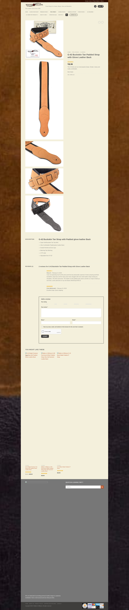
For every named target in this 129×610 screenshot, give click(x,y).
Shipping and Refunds (50, 603)
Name (43, 319)
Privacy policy (39, 603)
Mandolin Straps (72, 11)
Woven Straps (61, 11)
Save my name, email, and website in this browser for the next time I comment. (63, 326)
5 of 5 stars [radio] (82, 304)
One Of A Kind (43, 14)
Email (74, 319)
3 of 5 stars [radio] (61, 304)
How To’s (60, 14)
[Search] (66, 15)
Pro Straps (53, 11)
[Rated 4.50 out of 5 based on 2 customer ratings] (85, 61)
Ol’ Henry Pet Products (31, 14)
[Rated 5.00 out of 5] (44, 473)
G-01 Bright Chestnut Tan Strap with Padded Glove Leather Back (31, 468)
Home (26, 11)
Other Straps (81, 11)
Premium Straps (44, 11)
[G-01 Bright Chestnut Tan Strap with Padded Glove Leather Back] (32, 408)
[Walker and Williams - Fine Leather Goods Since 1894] (34, 5)
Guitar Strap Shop (33, 11)
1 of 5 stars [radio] (43, 304)
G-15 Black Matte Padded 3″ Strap (64, 467)
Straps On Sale (53, 14)
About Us (31, 603)
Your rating (44, 301)
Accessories (90, 11)
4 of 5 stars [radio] (71, 304)
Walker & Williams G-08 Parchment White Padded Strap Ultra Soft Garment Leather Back (47, 469)
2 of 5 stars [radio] (51, 304)
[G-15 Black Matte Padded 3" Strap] (64, 408)
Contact (59, 603)
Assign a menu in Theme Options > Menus (94, 1)
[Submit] (102, 487)
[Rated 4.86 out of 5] (28, 472)
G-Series (82, 52)
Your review (44, 307)
